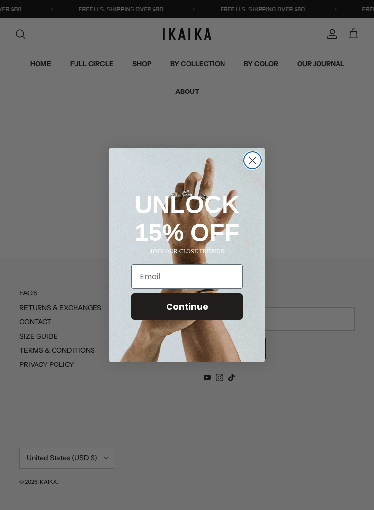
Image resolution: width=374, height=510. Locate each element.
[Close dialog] (252, 160)
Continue (187, 306)
